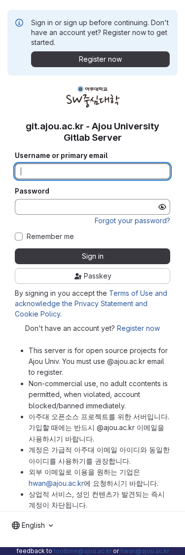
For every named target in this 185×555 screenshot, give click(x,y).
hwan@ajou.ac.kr (56, 483)
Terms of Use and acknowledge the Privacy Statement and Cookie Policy (91, 303)
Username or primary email (61, 155)
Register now (138, 328)
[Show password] (162, 207)
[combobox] (32, 525)
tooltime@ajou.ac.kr (82, 551)
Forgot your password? (132, 220)
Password (32, 191)
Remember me (50, 236)
